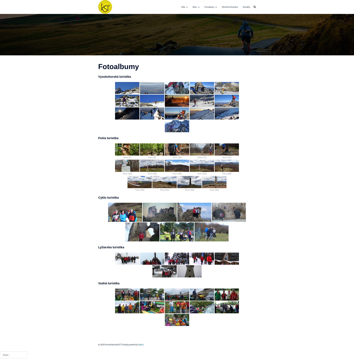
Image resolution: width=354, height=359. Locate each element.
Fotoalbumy (209, 7)
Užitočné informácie (230, 7)
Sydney (141, 344)
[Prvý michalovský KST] (105, 6)
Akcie (195, 7)
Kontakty (246, 7)
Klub (183, 7)
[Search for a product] (255, 7)
